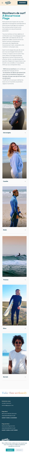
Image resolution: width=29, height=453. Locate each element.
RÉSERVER (22, 2)
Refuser (19, 450)
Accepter (10, 450)
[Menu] (2, 3)
